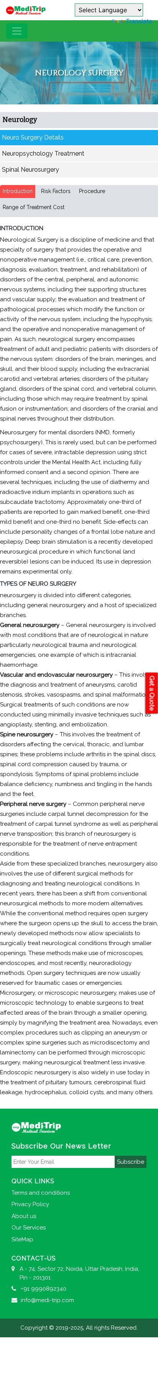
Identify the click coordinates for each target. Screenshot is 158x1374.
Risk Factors (56, 191)
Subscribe (130, 1161)
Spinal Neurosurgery (30, 169)
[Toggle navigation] (17, 31)
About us (24, 1216)
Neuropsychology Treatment (43, 153)
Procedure (92, 191)
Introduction (18, 191)
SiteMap (22, 1239)
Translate (139, 21)
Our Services (29, 1227)
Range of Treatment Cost (33, 207)
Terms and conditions (41, 1192)
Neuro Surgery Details (33, 137)
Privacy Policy (30, 1204)
